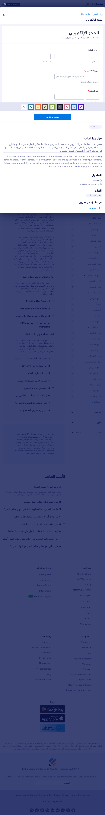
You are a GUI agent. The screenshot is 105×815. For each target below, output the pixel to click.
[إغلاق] (5, 4)
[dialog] (52, 407)
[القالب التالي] (30, 117)
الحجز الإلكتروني (93, 19)
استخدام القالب (52, 117)
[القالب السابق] (75, 117)
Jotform (92, 208)
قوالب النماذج (98, 14)
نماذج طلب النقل (94, 195)
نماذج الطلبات (84, 14)
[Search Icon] (4, 15)
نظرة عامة (95, 126)
